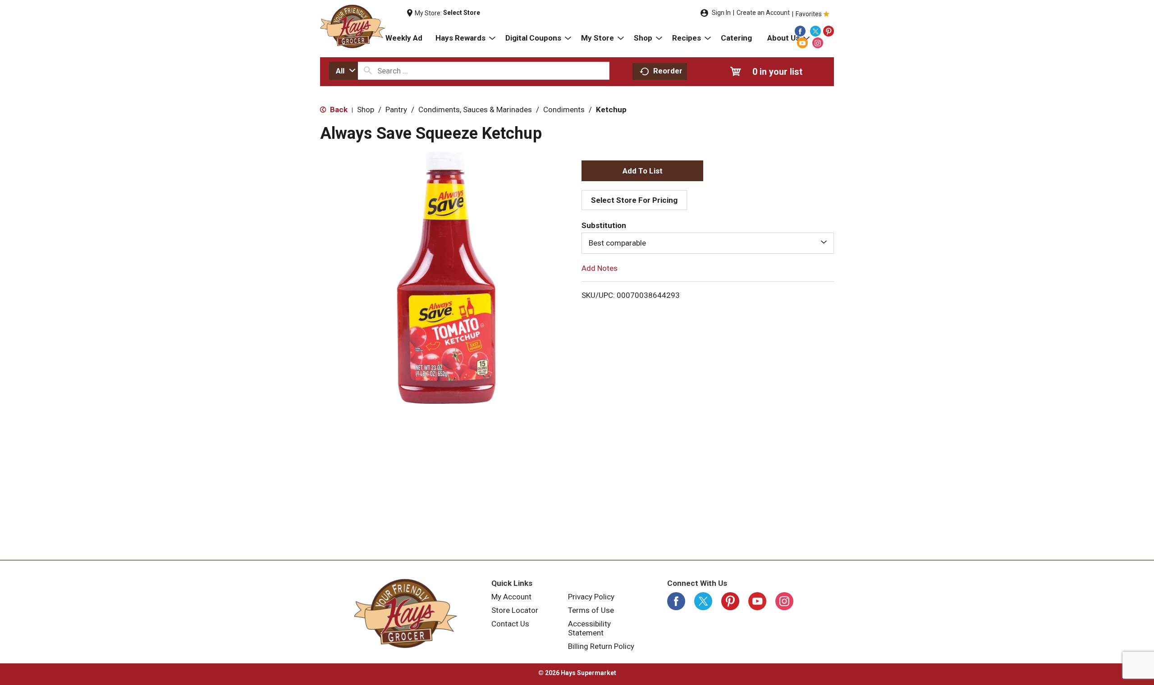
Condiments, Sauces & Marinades (475, 109)
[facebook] (800, 31)
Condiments (564, 109)
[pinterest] (828, 31)
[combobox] (343, 71)
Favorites (809, 14)
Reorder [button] (667, 70)
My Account (511, 596)
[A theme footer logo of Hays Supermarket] (406, 613)
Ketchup (611, 109)
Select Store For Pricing (634, 200)
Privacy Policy (591, 596)
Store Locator (514, 610)
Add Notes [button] (600, 267)
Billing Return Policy (601, 646)
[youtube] (802, 42)
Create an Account (763, 12)
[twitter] (815, 31)
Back (338, 109)
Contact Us (510, 623)
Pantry (396, 109)
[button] (642, 170)
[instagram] (817, 42)
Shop (365, 109)
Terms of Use (591, 610)
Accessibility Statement (589, 628)
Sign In (721, 12)
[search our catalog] (368, 71)
